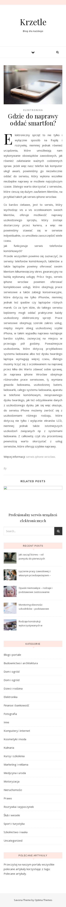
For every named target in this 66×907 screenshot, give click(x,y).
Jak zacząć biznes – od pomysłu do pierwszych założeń (32, 557)
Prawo (8, 798)
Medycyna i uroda (15, 773)
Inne (6, 722)
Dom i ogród (11, 671)
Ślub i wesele (12, 815)
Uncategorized (13, 840)
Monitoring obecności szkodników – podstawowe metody (34, 607)
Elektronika (33, 110)
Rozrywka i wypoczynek (19, 807)
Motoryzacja (11, 781)
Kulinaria (9, 747)
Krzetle (33, 22)
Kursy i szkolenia (14, 756)
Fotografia (10, 714)
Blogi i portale (12, 654)
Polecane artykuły (15, 873)
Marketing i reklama (16, 764)
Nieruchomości (13, 790)
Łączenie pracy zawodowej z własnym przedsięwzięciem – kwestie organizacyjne (35, 574)
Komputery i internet (17, 731)
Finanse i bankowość (16, 705)
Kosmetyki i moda (15, 739)
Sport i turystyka (14, 823)
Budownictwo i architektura (21, 663)
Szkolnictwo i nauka (15, 832)
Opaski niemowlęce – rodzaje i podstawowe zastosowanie (35, 590)
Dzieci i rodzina (13, 688)
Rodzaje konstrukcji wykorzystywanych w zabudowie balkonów (31, 624)
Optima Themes (43, 900)
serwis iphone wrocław (40, 456)
